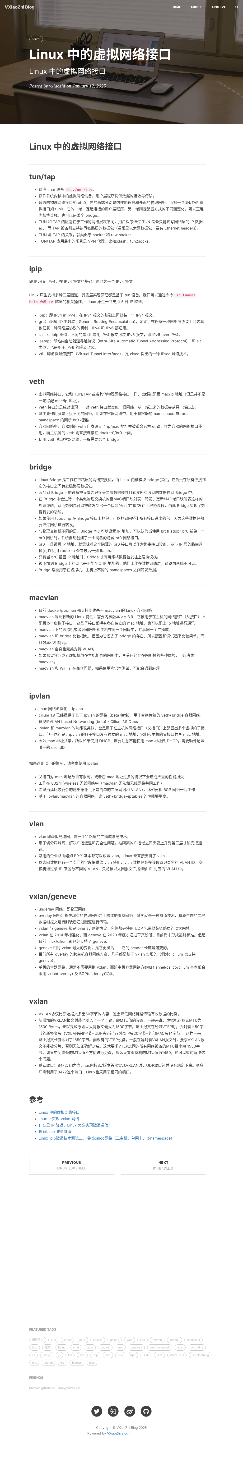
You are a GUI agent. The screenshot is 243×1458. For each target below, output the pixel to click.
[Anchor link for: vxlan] (24, 1000)
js (59, 1355)
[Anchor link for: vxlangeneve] (24, 896)
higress (77, 1362)
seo (120, 1355)
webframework (160, 1347)
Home (176, 7)
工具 (146, 1355)
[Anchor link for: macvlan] (24, 597)
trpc (133, 1355)
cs (33, 1355)
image (47, 1355)
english (98, 1340)
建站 (48, 1347)
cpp (142, 1340)
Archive (218, 7)
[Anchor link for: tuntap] (24, 176)
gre (62, 1362)
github (48, 1362)
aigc (180, 1347)
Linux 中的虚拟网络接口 (59, 1112)
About (196, 7)
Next (163, 1165)
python (157, 1340)
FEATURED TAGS (42, 1329)
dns (34, 1362)
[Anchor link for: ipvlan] (24, 695)
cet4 (82, 1340)
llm (70, 1355)
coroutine (197, 1347)
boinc (61, 1347)
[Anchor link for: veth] (24, 381)
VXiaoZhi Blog (20, 7)
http (34, 1347)
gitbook (174, 1340)
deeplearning (200, 1355)
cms (120, 1347)
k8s (53, 1340)
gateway (136, 1347)
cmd (76, 1347)
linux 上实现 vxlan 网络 (59, 1118)
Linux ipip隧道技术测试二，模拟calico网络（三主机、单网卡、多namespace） (106, 1138)
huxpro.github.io (42, 1388)
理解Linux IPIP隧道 (55, 1131)
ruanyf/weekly (69, 1388)
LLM (159, 1355)
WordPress (177, 1355)
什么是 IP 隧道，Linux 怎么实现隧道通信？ (75, 1125)
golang (114, 1340)
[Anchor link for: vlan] (24, 823)
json (92, 1362)
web (129, 1340)
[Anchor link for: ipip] (24, 268)
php (95, 1355)
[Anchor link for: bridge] (24, 466)
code (89, 1347)
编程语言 (37, 1340)
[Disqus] (117, 1250)
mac (82, 1355)
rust (107, 1355)
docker (105, 1347)
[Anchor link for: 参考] (24, 1099)
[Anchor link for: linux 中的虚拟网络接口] (23, 146)
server (36, 39)
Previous (71, 1165)
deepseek (193, 1340)
